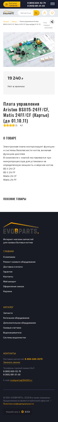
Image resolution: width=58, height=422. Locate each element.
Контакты (8, 276)
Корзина (7, 291)
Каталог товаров (13, 4)
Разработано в (13, 412)
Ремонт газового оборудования (19, 261)
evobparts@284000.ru (21, 380)
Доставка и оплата (13, 266)
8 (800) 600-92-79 (36, 3)
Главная (8, 251)
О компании (9, 257)
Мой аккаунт (9, 281)
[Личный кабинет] (44, 13)
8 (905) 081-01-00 (36, 6)
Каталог (8, 307)
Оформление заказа (13, 286)
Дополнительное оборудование (19, 322)
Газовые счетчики (12, 327)
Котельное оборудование (16, 317)
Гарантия (7, 271)
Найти (37, 13)
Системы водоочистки (14, 337)
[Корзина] (52, 13)
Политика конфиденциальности (18, 403)
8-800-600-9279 (34, 359)
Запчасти (8, 313)
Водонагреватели (12, 332)
